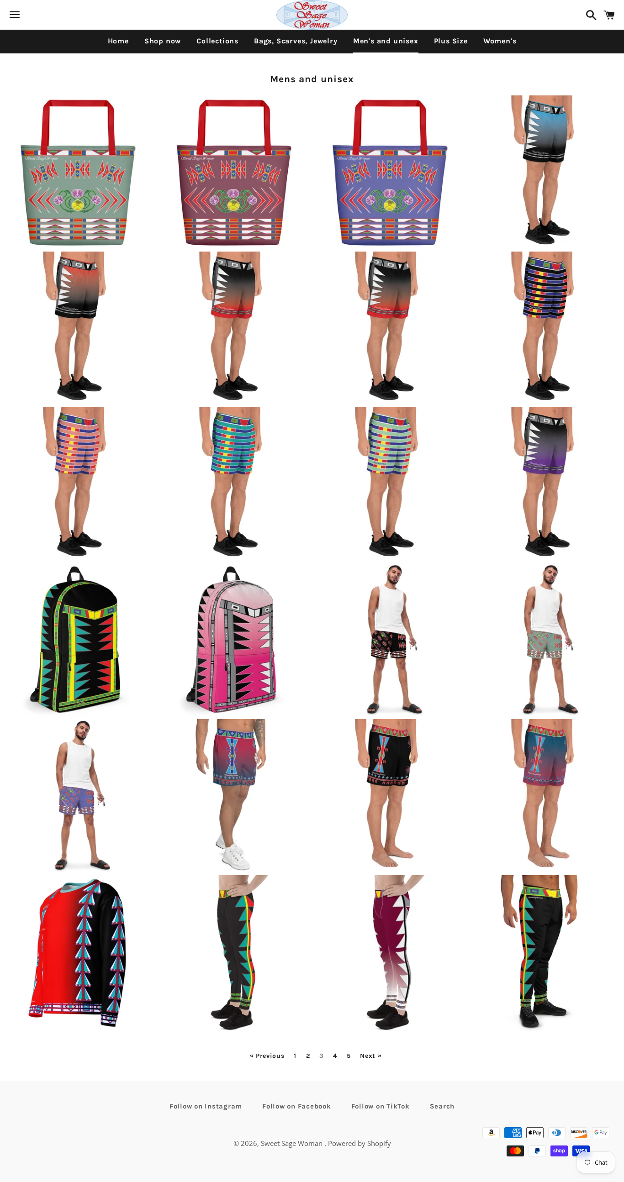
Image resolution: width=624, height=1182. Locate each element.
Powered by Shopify (359, 1143)
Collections (217, 41)
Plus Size (451, 41)
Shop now (162, 41)
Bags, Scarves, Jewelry (296, 41)
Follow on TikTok (380, 1106)
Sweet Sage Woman (292, 1143)
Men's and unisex (385, 41)
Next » (370, 1056)
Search (442, 1106)
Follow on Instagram (205, 1106)
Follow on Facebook (296, 1106)
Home (118, 41)
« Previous (267, 1056)
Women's (500, 41)
